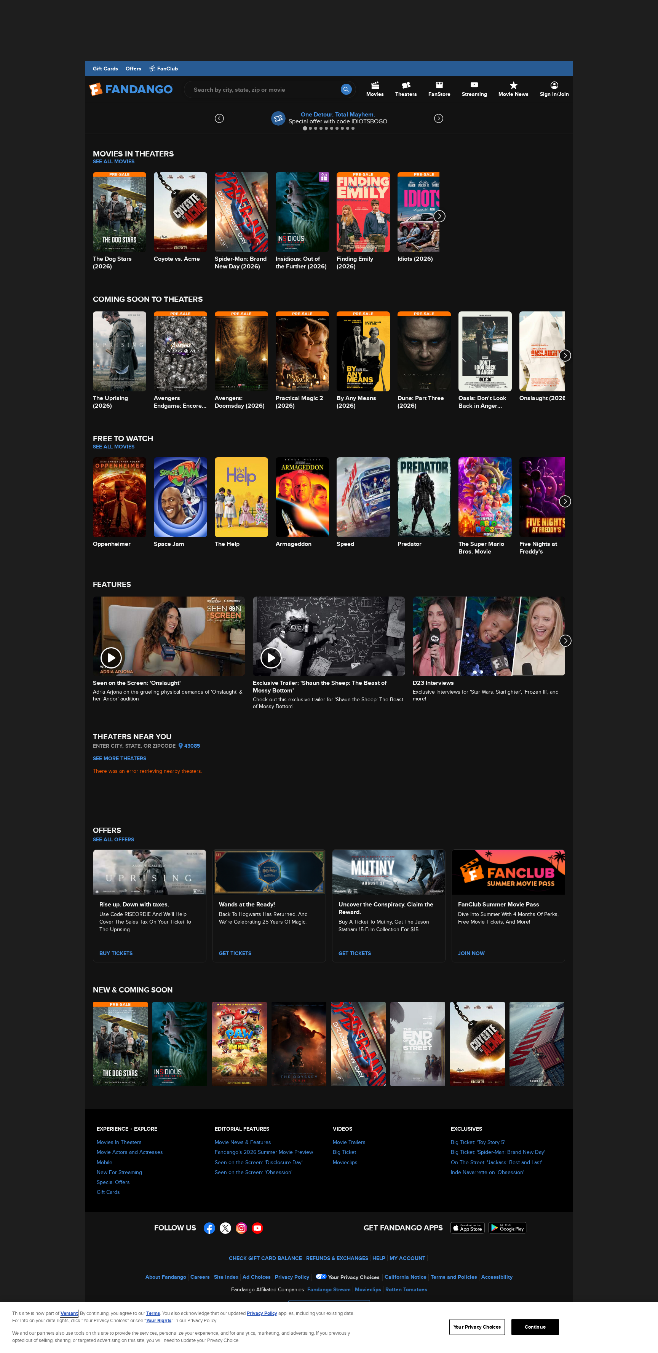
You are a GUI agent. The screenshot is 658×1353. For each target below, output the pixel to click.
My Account (407, 1258)
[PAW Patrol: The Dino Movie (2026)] (240, 1044)
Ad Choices (257, 1277)
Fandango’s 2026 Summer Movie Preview (264, 1152)
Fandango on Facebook (209, 1228)
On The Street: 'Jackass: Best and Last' (496, 1162)
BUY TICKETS (116, 953)
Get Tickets (235, 953)
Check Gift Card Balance (265, 1258)
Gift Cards (105, 68)
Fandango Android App (508, 1227)
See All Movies (113, 161)
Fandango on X (225, 1228)
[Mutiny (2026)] (537, 1044)
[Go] (346, 89)
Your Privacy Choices (354, 1277)
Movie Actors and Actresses (130, 1152)
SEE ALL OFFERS (113, 839)
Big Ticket (344, 1152)
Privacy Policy (292, 1277)
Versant (69, 1313)
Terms (153, 1313)
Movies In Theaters (119, 1142)
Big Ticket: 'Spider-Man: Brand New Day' (498, 1152)
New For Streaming (119, 1172)
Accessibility (497, 1277)
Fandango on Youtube (257, 1228)
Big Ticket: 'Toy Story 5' (478, 1142)
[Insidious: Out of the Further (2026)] (180, 1044)
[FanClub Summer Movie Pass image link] (508, 871)
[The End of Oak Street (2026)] (418, 1044)
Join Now (471, 953)
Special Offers (113, 1182)
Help (378, 1258)
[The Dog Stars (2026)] (121, 1044)
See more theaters (119, 758)
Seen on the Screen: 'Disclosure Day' (259, 1162)
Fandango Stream (329, 1289)
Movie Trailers (349, 1142)
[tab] (305, 128)
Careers (200, 1277)
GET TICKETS (355, 953)
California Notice (405, 1277)
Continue (535, 1327)
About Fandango (165, 1277)
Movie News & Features (243, 1142)
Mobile (104, 1162)
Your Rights (158, 1320)
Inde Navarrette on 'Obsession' (487, 1172)
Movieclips (345, 1162)
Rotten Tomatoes (406, 1289)
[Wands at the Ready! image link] (269, 871)
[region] (329, 1327)
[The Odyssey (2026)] (299, 1044)
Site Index (226, 1277)
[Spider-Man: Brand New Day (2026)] (358, 1044)
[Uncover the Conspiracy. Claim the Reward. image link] (388, 871)
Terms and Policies (454, 1277)
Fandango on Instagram (241, 1228)
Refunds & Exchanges (337, 1258)
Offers (133, 68)
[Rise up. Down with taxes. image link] (149, 871)
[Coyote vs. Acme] (478, 1044)
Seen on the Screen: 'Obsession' (253, 1172)
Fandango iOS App (467, 1227)
